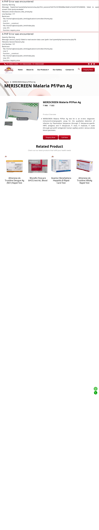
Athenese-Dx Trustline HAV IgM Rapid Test (84, 180)
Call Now (64, 137)
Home (20, 70)
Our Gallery (57, 70)
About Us (29, 70)
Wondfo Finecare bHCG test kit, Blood (14, 179)
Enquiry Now (88, 70)
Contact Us (70, 70)
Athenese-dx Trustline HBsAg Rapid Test (61, 180)
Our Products (42, 70)
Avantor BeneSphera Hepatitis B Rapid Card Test (38, 180)
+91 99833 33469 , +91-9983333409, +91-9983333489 (25, 64)
